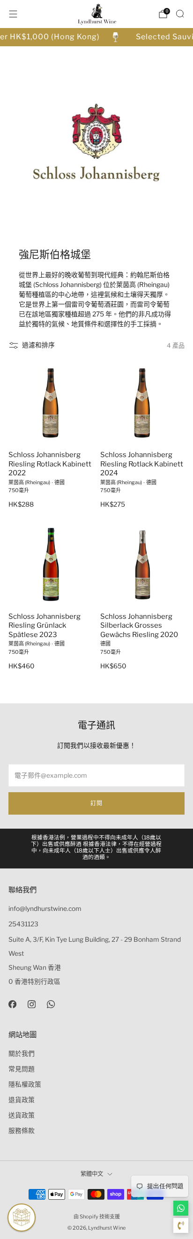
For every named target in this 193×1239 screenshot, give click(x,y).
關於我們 (21, 1053)
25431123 (23, 924)
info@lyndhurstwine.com (45, 908)
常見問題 (21, 1069)
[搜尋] (180, 13)
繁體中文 (92, 1173)
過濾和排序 (38, 345)
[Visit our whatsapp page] (50, 1004)
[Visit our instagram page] (31, 1004)
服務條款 (21, 1130)
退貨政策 (21, 1099)
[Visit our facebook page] (12, 1004)
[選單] (13, 14)
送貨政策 (21, 1115)
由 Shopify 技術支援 (97, 1216)
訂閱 (96, 803)
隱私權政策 (24, 1084)
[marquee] (96, 37)
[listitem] (96, 848)
